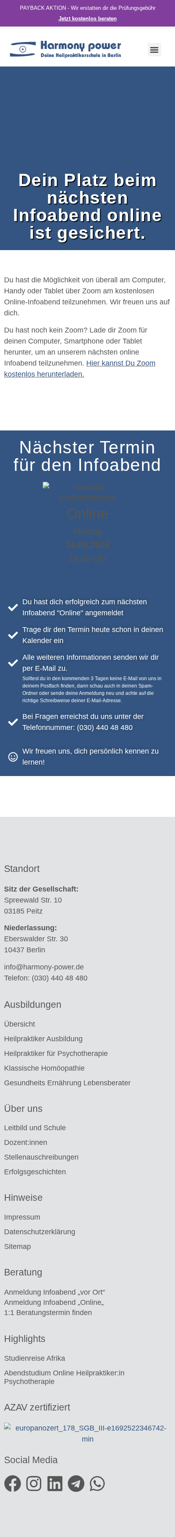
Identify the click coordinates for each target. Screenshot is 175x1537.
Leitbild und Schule (35, 1128)
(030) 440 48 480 (60, 978)
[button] (154, 49)
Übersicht (19, 1024)
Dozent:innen (25, 1142)
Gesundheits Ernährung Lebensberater (68, 1083)
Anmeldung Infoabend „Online (52, 1302)
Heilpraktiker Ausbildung (43, 1039)
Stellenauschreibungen (41, 1157)
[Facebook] (12, 1483)
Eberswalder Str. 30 (36, 939)
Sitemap (18, 1246)
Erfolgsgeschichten (36, 1172)
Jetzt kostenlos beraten (88, 19)
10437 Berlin (24, 950)
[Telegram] (76, 1483)
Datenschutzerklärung (39, 1232)
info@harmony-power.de (44, 967)
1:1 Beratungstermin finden (49, 1313)
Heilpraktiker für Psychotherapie (56, 1053)
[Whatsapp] (97, 1483)
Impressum (22, 1217)
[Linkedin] (54, 1483)
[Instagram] (33, 1483)
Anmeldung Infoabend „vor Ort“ (54, 1292)
